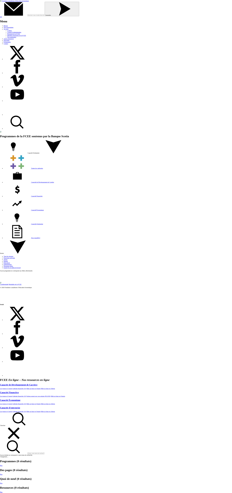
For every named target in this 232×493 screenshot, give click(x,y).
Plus (1, 465)
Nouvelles (6, 40)
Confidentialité (4, 284)
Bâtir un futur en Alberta (48, 388)
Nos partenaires (11, 37)
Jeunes (5, 259)
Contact (6, 43)
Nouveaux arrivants (9, 258)
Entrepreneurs (8, 264)
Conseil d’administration (14, 32)
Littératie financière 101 (19, 388)
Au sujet (6, 29)
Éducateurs (7, 263)
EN (1, 17)
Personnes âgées (8, 266)
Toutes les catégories (37, 168)
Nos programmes (8, 27)
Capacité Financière (37, 196)
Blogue (6, 26)
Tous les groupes (8, 256)
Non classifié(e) (35, 238)
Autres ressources (9, 39)
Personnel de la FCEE (13, 34)
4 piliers (9, 30)
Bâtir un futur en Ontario (33, 388)
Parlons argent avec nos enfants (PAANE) (38, 396)
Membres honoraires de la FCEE (16, 35)
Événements (7, 42)
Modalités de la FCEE (15, 284)
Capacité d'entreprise (37, 224)
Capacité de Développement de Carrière (42, 182)
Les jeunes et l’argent (6, 388)
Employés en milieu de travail (12, 267)
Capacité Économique (37, 210)
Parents (6, 261)
